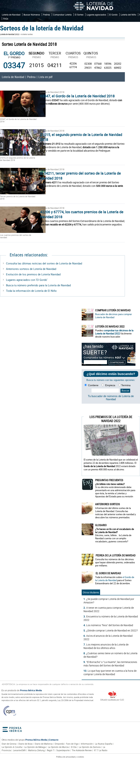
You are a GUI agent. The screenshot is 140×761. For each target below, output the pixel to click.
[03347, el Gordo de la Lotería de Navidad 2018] (18, 104)
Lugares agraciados (96, 14)
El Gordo (113, 14)
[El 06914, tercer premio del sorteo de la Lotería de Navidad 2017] (18, 181)
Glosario (101, 525)
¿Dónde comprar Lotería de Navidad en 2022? (112, 630)
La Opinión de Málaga (35, 747)
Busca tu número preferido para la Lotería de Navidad (38, 285)
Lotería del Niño (128, 14)
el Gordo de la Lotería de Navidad (114, 578)
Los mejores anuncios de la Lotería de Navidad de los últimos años (106, 646)
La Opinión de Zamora (90, 747)
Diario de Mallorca (43, 743)
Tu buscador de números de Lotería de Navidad (111, 398)
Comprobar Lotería (62, 14)
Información (87, 743)
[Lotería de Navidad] (93, 5)
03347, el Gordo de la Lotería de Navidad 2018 (77, 95)
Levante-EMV (19, 750)
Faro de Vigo (72, 743)
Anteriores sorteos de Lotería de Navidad (31, 269)
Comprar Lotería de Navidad (113, 310)
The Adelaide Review (82, 750)
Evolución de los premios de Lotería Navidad (33, 274)
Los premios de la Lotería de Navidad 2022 (111, 419)
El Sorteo (79, 14)
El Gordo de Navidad (108, 573)
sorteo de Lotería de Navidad (64, 263)
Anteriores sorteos (107, 504)
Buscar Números (32, 14)
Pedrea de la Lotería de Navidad (115, 555)
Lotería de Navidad (11, 14)
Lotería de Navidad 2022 (9, 34)
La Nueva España (103, 743)
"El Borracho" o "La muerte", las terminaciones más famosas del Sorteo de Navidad (110, 663)
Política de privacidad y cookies (70, 757)
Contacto (53, 740)
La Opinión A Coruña (12, 747)
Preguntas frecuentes (109, 480)
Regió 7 (50, 750)
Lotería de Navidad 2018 (52, 92)
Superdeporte (62, 750)
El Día (74, 747)
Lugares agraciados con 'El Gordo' (26, 280)
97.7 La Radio (100, 750)
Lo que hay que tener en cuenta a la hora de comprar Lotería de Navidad (110, 672)
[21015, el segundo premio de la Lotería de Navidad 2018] (18, 142)
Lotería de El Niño (46, 290)
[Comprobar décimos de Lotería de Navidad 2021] (108, 364)
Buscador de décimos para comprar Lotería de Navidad (113, 316)
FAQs (5, 18)
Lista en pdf (45, 77)
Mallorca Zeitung (36, 750)
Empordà (59, 743)
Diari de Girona (9, 743)
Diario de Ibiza (25, 743)
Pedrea (46, 14)
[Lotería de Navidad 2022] (87, 331)
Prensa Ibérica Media (31, 690)
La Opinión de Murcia (58, 747)
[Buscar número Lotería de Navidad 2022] (87, 314)
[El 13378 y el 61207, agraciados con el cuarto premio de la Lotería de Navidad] (23, 232)
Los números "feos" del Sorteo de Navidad (109, 625)
